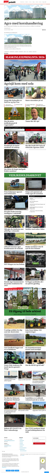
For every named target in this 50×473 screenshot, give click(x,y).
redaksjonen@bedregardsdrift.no (9, 440)
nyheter (16, 51)
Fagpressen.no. (4, 467)
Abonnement (22, 440)
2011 (27, 51)
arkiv (25, 51)
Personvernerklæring (23, 447)
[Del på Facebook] (42, 29)
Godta (13, 470)
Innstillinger (46, 472)
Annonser (21, 443)
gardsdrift (21, 51)
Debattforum (22, 444)
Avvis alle (17, 470)
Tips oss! (21, 446)
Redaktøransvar (22, 449)
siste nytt (34, 51)
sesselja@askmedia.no (7, 445)
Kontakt (21, 438)
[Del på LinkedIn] (43, 29)
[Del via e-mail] (45, 29)
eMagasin (21, 441)
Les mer (23, 455)
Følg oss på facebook (23, 450)
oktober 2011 (12, 51)
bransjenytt (7, 51)
